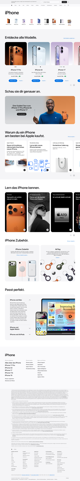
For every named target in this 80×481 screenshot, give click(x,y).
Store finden (36, 453)
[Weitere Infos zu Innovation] (16, 212)
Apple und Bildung (49, 458)
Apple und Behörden (49, 463)
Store (12, 453)
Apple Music (25, 463)
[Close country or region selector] (68, 2)
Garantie (58, 465)
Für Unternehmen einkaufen (50, 454)
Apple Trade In (36, 463)
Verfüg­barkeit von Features (35, 444)
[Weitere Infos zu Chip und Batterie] (62, 212)
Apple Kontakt (59, 471)
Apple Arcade (25, 465)
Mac (12, 454)
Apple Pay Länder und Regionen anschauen (36, 441)
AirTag (12, 463)
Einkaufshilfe (36, 466)
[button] (51, 2)
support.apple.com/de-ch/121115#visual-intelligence (27, 413)
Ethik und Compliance (60, 468)
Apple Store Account (26, 455)
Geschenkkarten (14, 466)
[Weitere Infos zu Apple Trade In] (16, 156)
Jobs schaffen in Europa (61, 470)
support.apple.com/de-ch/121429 (58, 415)
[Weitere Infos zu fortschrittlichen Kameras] (39, 212)
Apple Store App (36, 460)
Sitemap (56, 479)
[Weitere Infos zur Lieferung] (62, 156)
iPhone (12, 457)
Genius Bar (36, 454)
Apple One (24, 460)
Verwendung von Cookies (23, 479)
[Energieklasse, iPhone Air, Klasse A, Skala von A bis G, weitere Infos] (42, 76)
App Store (24, 468)
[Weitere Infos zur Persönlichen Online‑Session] (39, 156)
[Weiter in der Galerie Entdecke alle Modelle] (74, 85)
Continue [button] (64, 2)
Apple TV (24, 462)
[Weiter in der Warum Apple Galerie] (74, 175)
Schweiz (67, 478)
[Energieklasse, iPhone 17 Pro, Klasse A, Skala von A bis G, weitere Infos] (20, 76)
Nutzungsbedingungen (32, 479)
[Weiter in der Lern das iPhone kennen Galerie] (74, 235)
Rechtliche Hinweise (50, 479)
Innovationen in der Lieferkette (62, 457)
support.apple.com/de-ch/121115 (37, 407)
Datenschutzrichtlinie (14, 479)
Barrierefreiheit (59, 453)
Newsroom (59, 461)
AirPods (12, 460)
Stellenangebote (59, 464)
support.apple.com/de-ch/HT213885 (43, 422)
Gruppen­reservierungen (38, 457)
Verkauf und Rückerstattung (41, 479)
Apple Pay (13, 470)
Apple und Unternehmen (50, 453)
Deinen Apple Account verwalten (26, 453)
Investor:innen (59, 467)
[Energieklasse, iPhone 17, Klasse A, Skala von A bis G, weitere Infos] (65, 76)
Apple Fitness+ (25, 466)
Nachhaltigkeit (59, 454)
